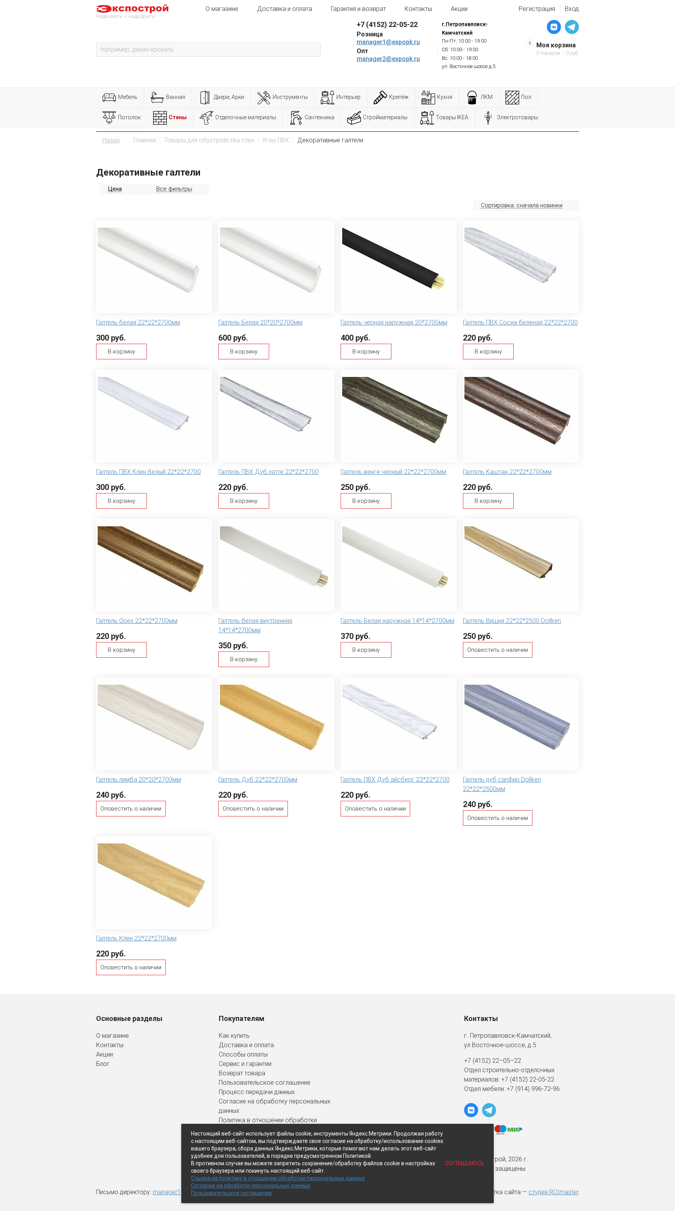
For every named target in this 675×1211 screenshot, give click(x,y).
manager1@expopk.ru (388, 42)
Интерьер (348, 97)
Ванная (175, 97)
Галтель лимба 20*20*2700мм (138, 779)
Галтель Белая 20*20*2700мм (260, 322)
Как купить (234, 1035)
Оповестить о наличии (497, 649)
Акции (459, 9)
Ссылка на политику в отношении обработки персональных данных (278, 1178)
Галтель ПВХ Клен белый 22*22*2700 (148, 471)
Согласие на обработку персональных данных (250, 1185)
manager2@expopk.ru (388, 59)
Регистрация (537, 9)
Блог (103, 1063)
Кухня (444, 97)
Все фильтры (174, 188)
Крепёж (399, 97)
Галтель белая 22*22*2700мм (138, 322)
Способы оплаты (243, 1054)
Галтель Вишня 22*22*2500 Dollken (512, 620)
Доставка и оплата (284, 9)
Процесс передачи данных (257, 1092)
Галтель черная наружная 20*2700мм (394, 322)
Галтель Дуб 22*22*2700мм (257, 779)
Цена (115, 188)
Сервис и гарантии (245, 1063)
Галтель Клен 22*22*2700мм (136, 938)
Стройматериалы (385, 117)
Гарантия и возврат (358, 9)
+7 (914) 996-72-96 (533, 1089)
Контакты (418, 9)
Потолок (129, 117)
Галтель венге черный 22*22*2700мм (393, 471)
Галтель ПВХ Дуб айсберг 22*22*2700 (395, 779)
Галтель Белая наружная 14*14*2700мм (397, 620)
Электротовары (517, 117)
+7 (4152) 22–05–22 (492, 1060)
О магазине (221, 9)
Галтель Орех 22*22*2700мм (136, 620)
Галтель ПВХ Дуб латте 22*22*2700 (268, 471)
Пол (526, 97)
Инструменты (290, 97)
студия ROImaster (554, 1192)
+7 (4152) (515, 1079)
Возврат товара (242, 1073)
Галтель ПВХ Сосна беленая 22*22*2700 (520, 322)
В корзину (121, 351)
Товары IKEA (452, 117)
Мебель (128, 97)
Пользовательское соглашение (265, 1082)
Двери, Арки (229, 97)
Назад (111, 140)
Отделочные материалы (245, 117)
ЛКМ (487, 97)
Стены (178, 117)
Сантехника (319, 117)
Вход (572, 9)
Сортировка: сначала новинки (521, 205)
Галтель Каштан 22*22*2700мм (507, 471)
